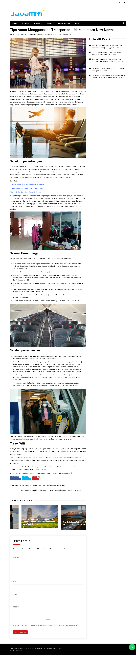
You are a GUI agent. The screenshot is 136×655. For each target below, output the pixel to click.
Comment (17, 557)
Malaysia (50, 23)
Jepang (14, 23)
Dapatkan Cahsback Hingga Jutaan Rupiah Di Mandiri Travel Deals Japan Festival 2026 (108, 76)
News (77, 23)
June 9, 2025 (56, 527)
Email (16, 594)
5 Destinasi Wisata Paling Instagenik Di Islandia (27, 185)
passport (63, 204)
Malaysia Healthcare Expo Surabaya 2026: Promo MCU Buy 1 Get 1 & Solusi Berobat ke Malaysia (108, 61)
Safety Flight (36, 486)
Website (16, 607)
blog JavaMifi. (41, 469)
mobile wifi (65, 451)
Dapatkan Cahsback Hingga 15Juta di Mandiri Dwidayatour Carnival (108, 70)
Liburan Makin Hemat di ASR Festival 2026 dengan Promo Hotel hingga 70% (107, 53)
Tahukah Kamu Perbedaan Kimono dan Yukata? (27, 188)
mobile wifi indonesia (23, 486)
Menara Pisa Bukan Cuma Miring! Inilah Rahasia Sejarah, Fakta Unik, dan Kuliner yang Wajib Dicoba (27, 521)
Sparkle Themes (16, 651)
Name (15, 582)
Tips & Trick (60, 486)
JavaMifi (13, 486)
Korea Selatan (64, 23)
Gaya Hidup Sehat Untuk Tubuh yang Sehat (65, 490)
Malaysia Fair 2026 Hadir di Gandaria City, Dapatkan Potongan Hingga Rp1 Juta (107, 47)
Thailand (25, 23)
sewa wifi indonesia (49, 486)
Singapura (38, 23)
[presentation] (79, 508)
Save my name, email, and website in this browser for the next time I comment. (45, 626)
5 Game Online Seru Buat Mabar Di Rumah (25, 192)
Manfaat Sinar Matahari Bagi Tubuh (33, 490)
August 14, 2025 (18, 527)
